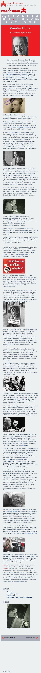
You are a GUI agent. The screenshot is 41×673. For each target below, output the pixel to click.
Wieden (7, 79)
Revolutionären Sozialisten (23, 127)
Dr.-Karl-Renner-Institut (12, 511)
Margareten (11, 461)
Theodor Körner (17, 218)
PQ (37, 19)
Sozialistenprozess (14, 132)
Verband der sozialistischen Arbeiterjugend (18, 78)
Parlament (10, 592)
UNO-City (24, 399)
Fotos (8, 628)
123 (4, 16)
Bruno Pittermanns (22, 254)
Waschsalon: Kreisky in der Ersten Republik (19, 597)
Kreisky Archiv (11, 595)
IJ (9, 19)
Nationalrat (25, 230)
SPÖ (21, 256)
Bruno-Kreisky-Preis (31, 533)
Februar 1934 (11, 122)
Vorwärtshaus (24, 445)
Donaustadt (8, 459)
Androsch (15, 397)
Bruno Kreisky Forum (13, 594)
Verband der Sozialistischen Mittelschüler (17, 74)
